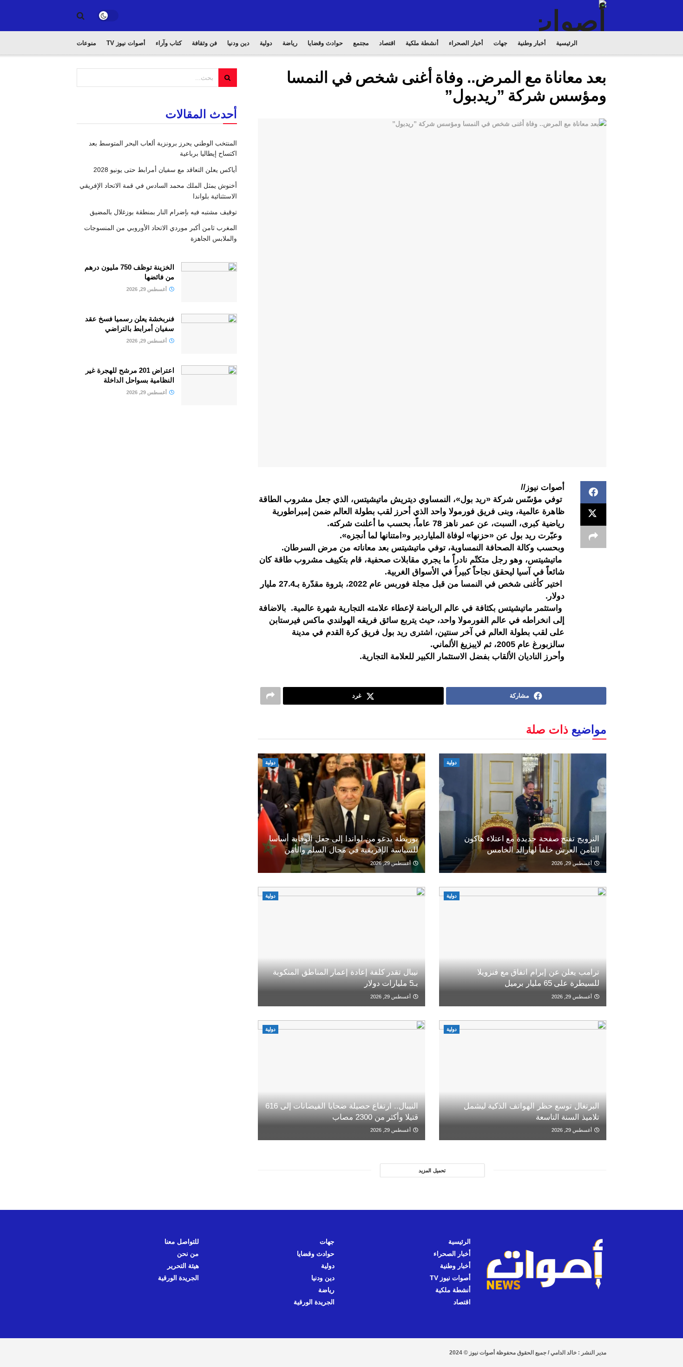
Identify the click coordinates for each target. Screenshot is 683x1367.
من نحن (188, 1253)
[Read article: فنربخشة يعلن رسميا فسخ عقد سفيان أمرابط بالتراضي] (209, 334)
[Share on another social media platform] (593, 537)
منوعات (86, 43)
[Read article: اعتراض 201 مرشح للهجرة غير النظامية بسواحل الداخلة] (209, 385)
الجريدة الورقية (314, 1302)
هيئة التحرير (183, 1265)
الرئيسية (567, 43)
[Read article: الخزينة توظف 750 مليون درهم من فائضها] (209, 282)
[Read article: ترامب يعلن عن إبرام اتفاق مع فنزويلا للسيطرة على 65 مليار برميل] (522, 946)
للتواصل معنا (181, 1241)
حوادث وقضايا (325, 43)
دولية (266, 43)
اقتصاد (387, 43)
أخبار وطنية (532, 43)
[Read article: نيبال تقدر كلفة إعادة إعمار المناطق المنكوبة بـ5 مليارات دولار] (341, 946)
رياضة (289, 43)
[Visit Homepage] (572, 15)
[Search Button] (81, 15)
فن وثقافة (204, 43)
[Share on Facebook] (593, 492)
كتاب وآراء (169, 43)
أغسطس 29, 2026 (572, 863)
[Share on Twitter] (593, 514)
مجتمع (361, 43)
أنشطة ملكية (422, 43)
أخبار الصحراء (466, 43)
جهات (500, 43)
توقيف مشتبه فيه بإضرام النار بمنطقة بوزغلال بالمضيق (163, 212)
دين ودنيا (238, 43)
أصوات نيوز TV (125, 43)
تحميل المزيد (432, 1170)
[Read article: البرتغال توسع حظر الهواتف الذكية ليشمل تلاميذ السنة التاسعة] (522, 1080)
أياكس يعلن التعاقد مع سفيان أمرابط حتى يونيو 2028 (165, 169)
